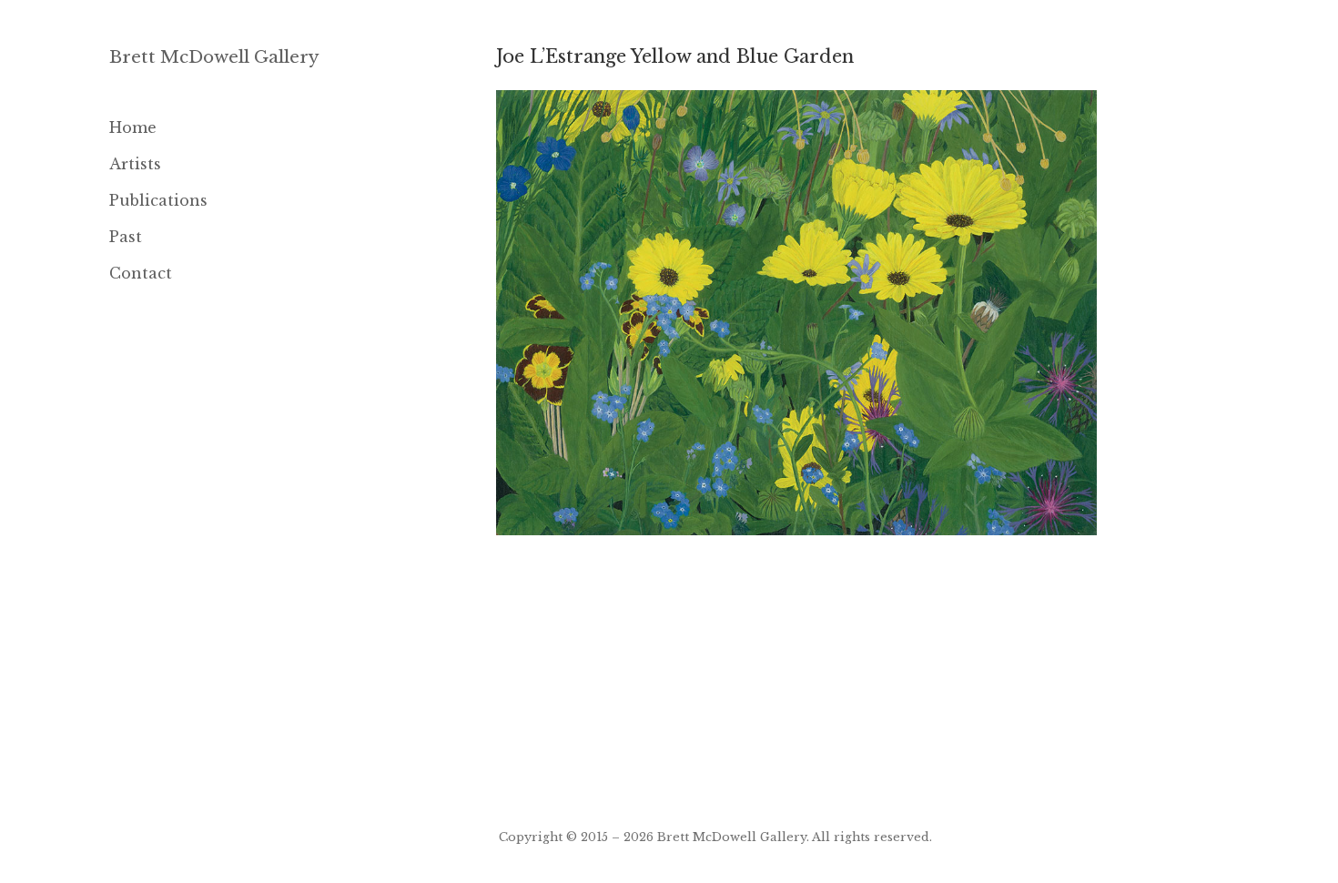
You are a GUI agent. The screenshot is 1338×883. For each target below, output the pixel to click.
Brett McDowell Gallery (214, 56)
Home (133, 127)
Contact (140, 273)
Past (125, 237)
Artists (135, 164)
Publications (158, 200)
